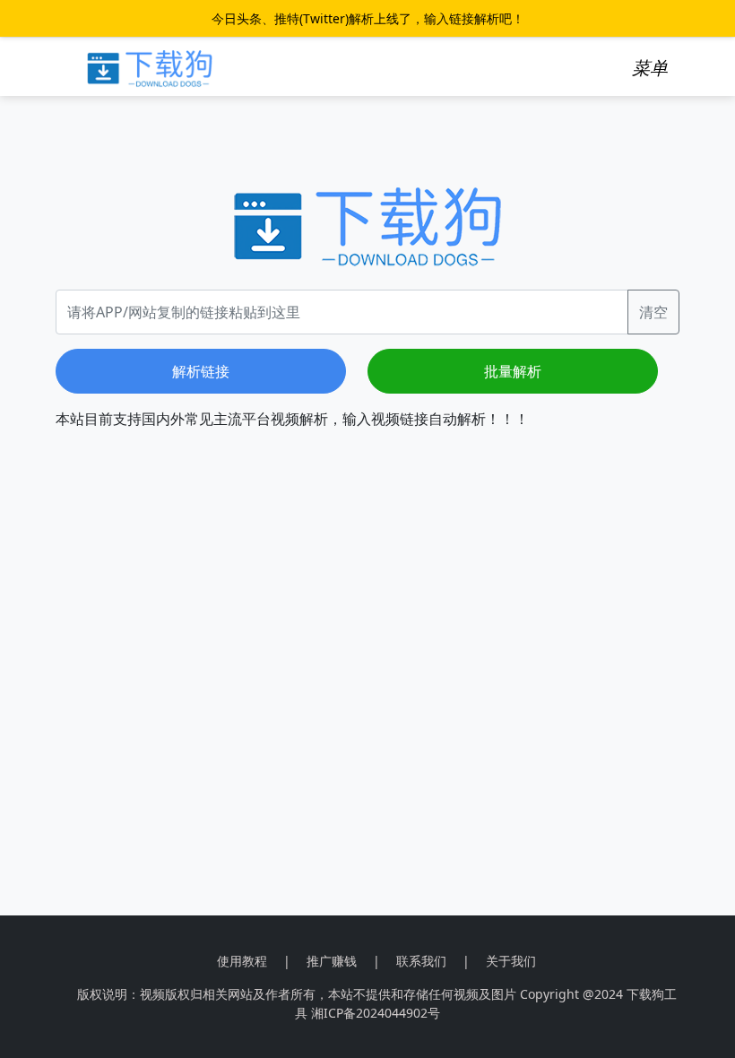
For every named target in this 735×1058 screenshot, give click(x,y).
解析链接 (200, 371)
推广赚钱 (332, 960)
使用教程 (242, 960)
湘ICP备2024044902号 (375, 1012)
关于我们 (511, 960)
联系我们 (421, 960)
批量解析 (512, 371)
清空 (653, 312)
